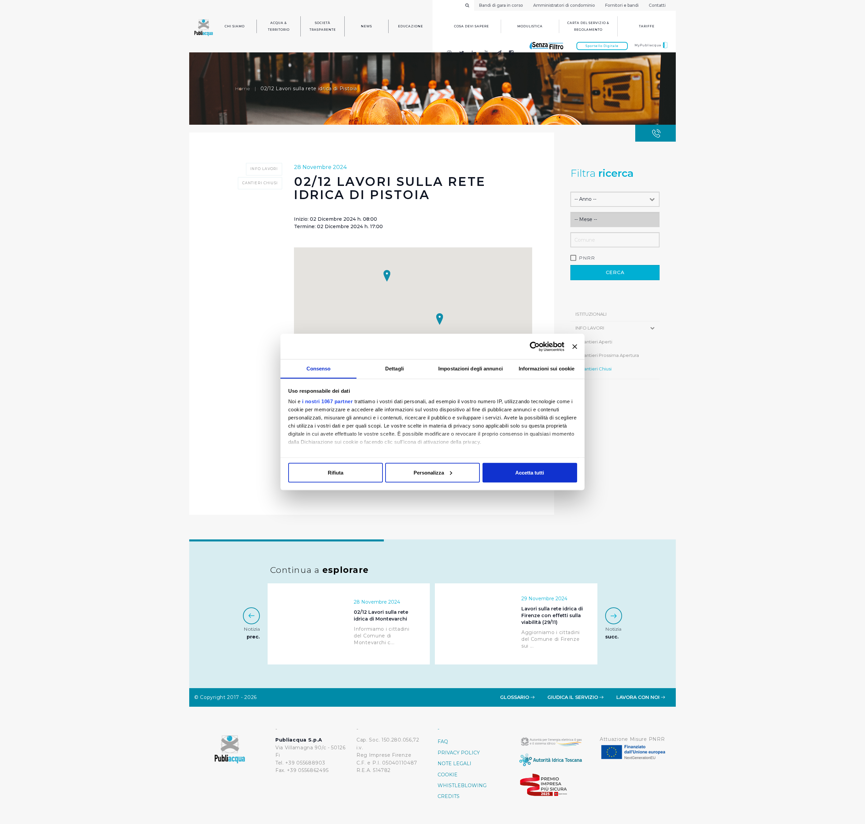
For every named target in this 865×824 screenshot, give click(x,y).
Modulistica (530, 26)
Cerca (615, 272)
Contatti (657, 5)
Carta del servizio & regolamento (588, 26)
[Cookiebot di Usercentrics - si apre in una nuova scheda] (534, 346)
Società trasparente (323, 26)
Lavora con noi (638, 697)
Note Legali (454, 763)
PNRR (587, 258)
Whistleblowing (462, 785)
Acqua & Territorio (279, 26)
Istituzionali (591, 314)
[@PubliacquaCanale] (499, 53)
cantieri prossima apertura (609, 355)
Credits (449, 796)
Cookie (448, 775)
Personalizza (429, 472)
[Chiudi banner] (574, 346)
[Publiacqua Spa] (474, 53)
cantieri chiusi (596, 368)
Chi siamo (235, 26)
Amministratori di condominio (564, 5)
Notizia (252, 632)
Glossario (515, 697)
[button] (439, 319)
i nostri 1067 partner (327, 401)
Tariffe (646, 26)
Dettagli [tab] (394, 368)
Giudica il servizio (573, 697)
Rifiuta (335, 472)
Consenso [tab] (318, 368)
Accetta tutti (529, 472)
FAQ (443, 741)
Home (242, 89)
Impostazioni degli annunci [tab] (470, 368)
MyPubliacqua (648, 45)
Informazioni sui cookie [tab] (546, 368)
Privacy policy (459, 753)
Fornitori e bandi (622, 5)
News (366, 26)
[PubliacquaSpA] (514, 53)
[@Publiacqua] (449, 53)
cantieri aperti (596, 341)
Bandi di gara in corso (501, 5)
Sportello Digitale (602, 46)
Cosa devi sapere (471, 26)
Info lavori (589, 328)
